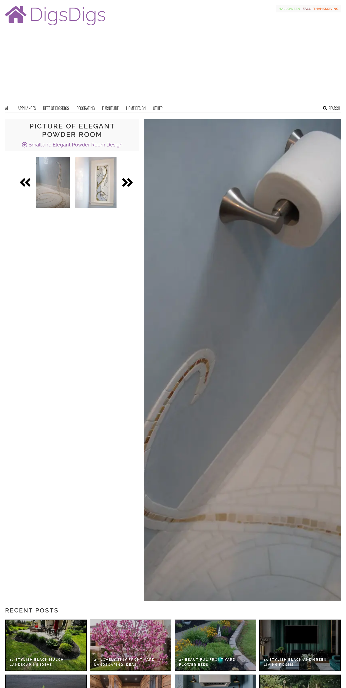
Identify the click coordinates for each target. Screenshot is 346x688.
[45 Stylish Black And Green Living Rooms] (300, 645)
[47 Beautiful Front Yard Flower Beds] (215, 645)
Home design (136, 108)
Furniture (110, 108)
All (7, 108)
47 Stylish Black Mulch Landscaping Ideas (37, 662)
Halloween (289, 9)
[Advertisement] (173, 67)
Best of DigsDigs (56, 108)
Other (158, 108)
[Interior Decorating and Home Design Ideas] (55, 26)
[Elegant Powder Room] (52, 182)
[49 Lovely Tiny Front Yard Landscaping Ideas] (130, 645)
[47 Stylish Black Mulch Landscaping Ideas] (46, 645)
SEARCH (334, 108)
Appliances (27, 108)
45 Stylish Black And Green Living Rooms (295, 662)
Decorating (85, 108)
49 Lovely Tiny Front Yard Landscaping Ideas (124, 662)
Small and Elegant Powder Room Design (75, 145)
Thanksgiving (325, 9)
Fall (307, 9)
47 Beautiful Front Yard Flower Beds (207, 662)
